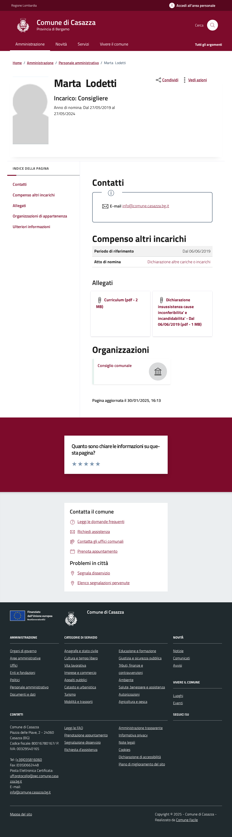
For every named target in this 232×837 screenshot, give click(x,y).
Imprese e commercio (80, 672)
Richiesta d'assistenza (80, 749)
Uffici (13, 665)
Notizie (178, 651)
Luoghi (178, 695)
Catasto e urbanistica (80, 687)
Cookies (124, 749)
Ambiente (126, 680)
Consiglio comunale (115, 365)
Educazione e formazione (137, 651)
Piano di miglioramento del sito (142, 764)
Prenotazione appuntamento (86, 735)
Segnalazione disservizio (82, 742)
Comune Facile (187, 820)
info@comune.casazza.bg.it (145, 206)
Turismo (70, 694)
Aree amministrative (25, 658)
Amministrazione (40, 62)
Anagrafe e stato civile (81, 651)
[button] (192, 5)
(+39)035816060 (29, 759)
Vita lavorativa (75, 665)
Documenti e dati (23, 694)
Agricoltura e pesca (133, 701)
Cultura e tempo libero (81, 658)
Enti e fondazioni (22, 672)
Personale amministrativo (79, 62)
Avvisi (177, 665)
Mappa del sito (21, 814)
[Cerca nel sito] (212, 25)
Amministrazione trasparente (141, 728)
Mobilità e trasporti (78, 701)
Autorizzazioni (129, 694)
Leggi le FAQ (73, 728)
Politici (15, 680)
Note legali (127, 742)
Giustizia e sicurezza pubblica (140, 658)
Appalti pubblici (75, 680)
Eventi (178, 703)
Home (17, 62)
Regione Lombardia (24, 5)
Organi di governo (23, 651)
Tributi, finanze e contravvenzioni (131, 669)
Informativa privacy (133, 735)
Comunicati (181, 658)
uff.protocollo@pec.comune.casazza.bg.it (34, 778)
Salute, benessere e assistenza (142, 687)
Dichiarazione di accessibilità (140, 757)
